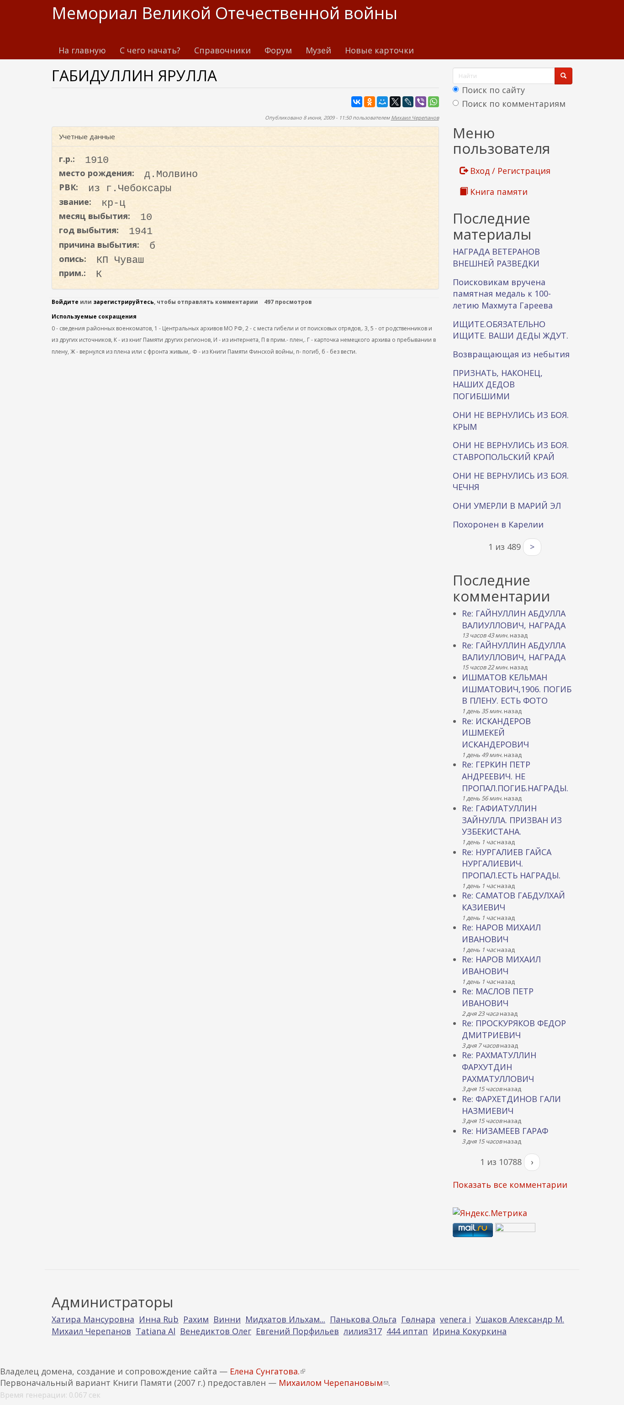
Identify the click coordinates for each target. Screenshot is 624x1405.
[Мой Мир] (382, 101)
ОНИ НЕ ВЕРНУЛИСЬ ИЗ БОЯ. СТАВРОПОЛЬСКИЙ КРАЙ (511, 450)
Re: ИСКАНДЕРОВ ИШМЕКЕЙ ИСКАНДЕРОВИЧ (496, 733)
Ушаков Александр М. (520, 1319)
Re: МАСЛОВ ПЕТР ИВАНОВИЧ (498, 997)
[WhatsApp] (433, 101)
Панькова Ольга (363, 1319)
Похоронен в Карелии (498, 524)
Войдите (65, 302)
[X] (395, 101)
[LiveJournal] (407, 101)
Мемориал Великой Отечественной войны (224, 13)
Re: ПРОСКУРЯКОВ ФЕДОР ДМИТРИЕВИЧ (514, 1029)
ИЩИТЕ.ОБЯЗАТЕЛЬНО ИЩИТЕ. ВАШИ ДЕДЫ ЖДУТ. (510, 330)
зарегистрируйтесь (123, 302)
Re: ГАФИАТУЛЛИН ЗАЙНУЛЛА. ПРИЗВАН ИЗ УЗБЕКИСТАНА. (512, 820)
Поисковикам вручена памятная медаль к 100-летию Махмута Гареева (503, 294)
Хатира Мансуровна (93, 1319)
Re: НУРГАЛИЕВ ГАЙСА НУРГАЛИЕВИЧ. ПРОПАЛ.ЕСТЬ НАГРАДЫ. (511, 863)
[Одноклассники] (369, 101)
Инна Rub (159, 1319)
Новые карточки (379, 50)
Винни (227, 1319)
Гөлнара (418, 1319)
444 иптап (407, 1331)
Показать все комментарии (510, 1184)
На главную (82, 50)
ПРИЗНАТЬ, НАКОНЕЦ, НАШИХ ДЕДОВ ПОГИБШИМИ (498, 384)
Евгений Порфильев (297, 1331)
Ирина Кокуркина (470, 1331)
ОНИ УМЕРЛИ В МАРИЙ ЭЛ (507, 505)
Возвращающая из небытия (511, 354)
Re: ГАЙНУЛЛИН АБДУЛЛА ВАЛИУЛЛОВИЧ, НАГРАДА (514, 619)
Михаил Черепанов (415, 117)
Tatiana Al (155, 1331)
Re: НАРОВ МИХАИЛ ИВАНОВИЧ (501, 933)
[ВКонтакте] (356, 101)
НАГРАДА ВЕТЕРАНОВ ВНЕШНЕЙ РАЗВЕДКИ (496, 257)
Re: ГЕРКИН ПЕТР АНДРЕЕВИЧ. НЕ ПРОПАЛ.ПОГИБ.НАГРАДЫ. (515, 776)
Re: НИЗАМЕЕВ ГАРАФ (505, 1130)
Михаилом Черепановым (333, 1382)
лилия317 (363, 1331)
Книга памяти (498, 191)
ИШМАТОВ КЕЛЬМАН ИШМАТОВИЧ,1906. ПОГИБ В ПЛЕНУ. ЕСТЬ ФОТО (516, 689)
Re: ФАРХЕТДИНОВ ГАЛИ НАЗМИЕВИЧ (511, 1104)
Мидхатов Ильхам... (285, 1319)
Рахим (196, 1319)
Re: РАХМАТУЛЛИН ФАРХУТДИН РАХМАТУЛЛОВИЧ (499, 1067)
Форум (278, 50)
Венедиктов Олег (215, 1331)
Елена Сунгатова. (267, 1371)
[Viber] (420, 101)
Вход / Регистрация (509, 170)
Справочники (222, 50)
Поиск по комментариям (514, 103)
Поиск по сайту (493, 89)
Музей (318, 50)
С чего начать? (150, 50)
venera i (455, 1319)
